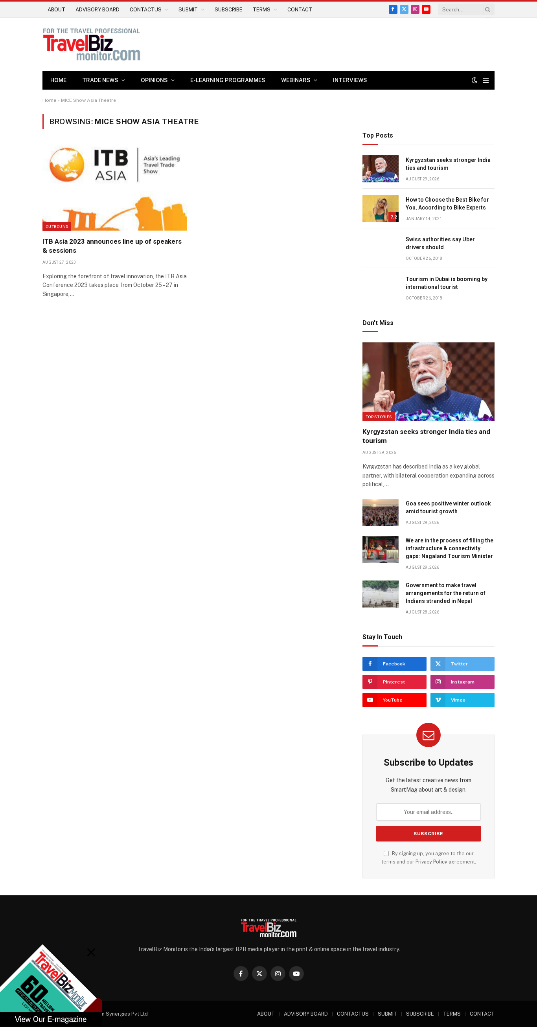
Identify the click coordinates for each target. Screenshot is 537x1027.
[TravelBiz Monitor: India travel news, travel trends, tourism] (91, 44)
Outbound (57, 226)
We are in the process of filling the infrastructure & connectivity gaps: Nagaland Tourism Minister (449, 548)
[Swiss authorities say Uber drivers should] (380, 248)
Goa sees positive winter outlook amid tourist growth (448, 507)
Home (58, 80)
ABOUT (56, 10)
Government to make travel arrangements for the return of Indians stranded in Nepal (446, 593)
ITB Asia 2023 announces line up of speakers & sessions (112, 245)
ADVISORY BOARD (97, 10)
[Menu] (486, 80)
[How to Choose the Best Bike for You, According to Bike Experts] (380, 208)
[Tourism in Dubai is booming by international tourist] (380, 287)
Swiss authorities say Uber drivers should (440, 243)
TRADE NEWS (100, 80)
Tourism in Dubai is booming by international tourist (446, 283)
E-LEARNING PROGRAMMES (227, 80)
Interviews (350, 80)
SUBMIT (188, 10)
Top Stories (379, 416)
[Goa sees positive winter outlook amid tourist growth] (380, 512)
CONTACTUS (146, 10)
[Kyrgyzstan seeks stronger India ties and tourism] (380, 168)
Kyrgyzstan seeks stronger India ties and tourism (448, 164)
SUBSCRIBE (229, 10)
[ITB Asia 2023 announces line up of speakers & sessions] (114, 187)
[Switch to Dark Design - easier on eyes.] (474, 80)
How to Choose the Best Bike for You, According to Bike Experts (447, 204)
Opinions (154, 80)
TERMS (261, 10)
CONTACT (299, 10)
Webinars (296, 80)
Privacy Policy (431, 862)
